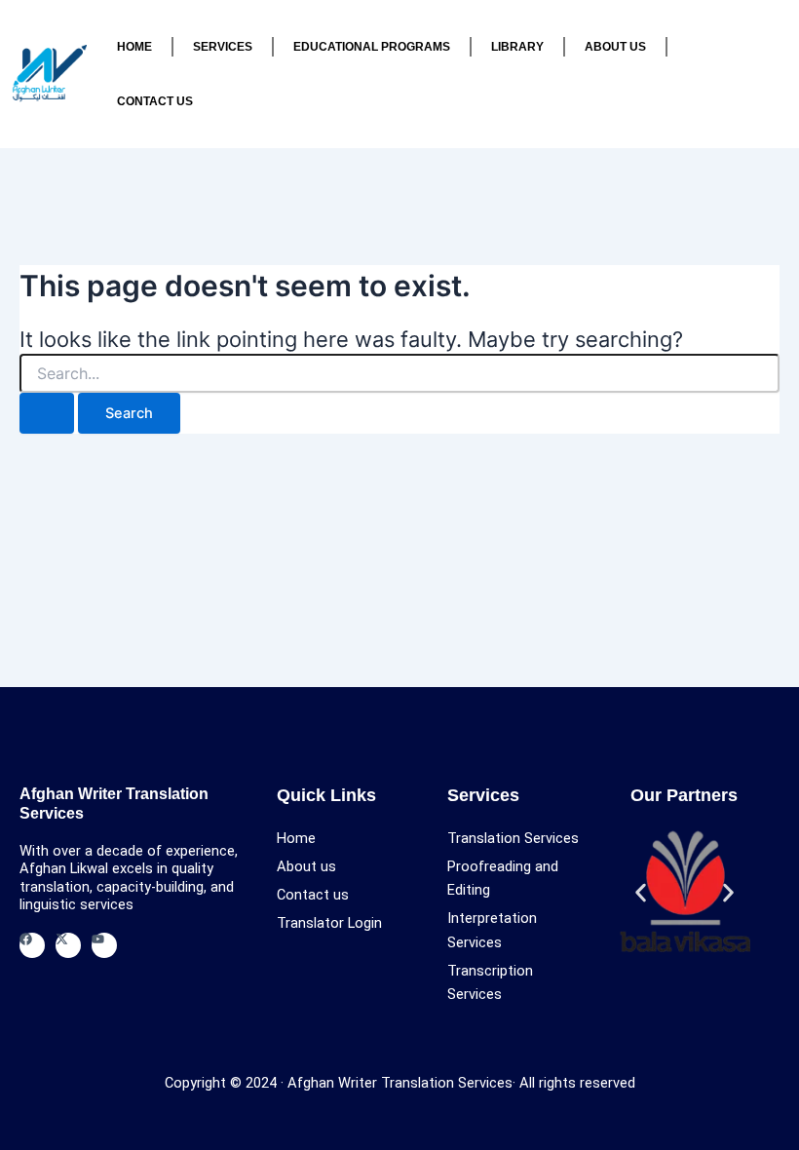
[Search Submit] (46, 414)
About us (615, 46)
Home (134, 46)
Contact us (155, 101)
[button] (640, 892)
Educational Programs (371, 46)
